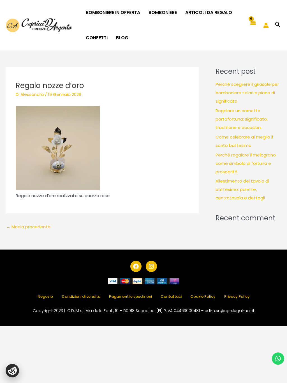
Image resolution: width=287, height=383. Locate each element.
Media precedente (28, 227)
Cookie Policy (203, 296)
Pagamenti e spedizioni (130, 296)
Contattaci (171, 296)
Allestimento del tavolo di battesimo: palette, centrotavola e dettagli (242, 189)
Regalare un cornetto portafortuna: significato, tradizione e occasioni (242, 119)
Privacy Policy (237, 296)
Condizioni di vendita (81, 296)
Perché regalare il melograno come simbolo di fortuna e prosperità (246, 163)
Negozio (45, 296)
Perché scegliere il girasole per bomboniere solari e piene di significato (247, 92)
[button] (277, 25)
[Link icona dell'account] (266, 25)
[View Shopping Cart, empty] (253, 25)
